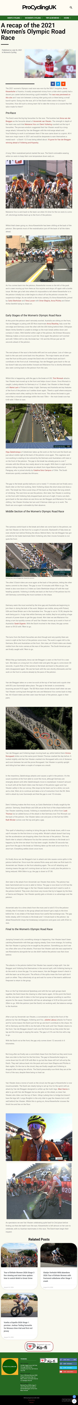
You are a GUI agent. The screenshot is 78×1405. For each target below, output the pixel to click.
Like (75, 1359)
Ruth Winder (11, 820)
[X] (69, 1400)
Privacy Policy (31, 1400)
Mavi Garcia (63, 1089)
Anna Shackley (52, 324)
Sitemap (31, 1402)
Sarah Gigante (20, 623)
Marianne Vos (30, 124)
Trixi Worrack (58, 378)
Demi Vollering (46, 124)
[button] (71, 8)
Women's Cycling (10, 52)
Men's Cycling (24, 1363)
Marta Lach (14, 387)
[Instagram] (66, 1400)
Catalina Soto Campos (42, 470)
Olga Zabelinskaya (13, 452)
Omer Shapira (44, 301)
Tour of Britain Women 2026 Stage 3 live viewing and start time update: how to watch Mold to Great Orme (19, 1275)
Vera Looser (30, 301)
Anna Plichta (56, 301)
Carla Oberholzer (14, 301)
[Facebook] (63, 1400)
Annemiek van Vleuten (42, 121)
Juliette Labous (50, 1020)
